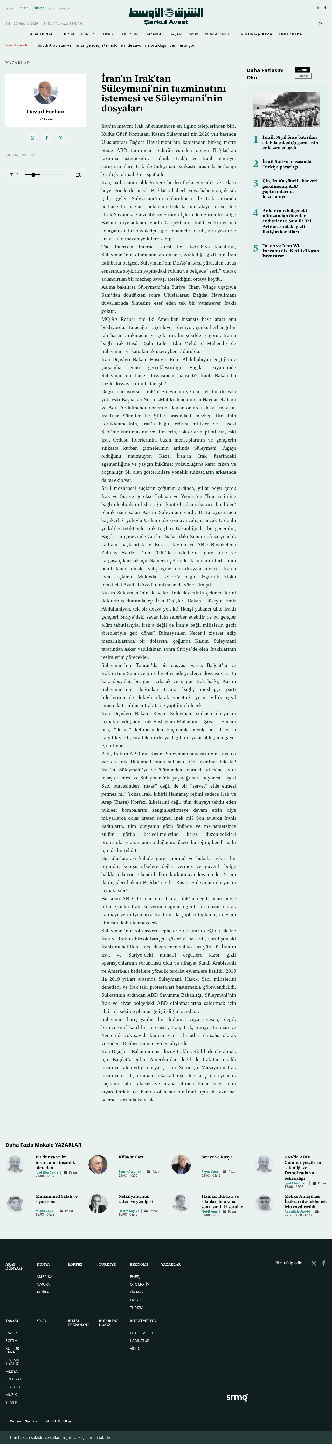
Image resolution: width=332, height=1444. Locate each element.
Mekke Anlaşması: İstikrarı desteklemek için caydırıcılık (306, 1201)
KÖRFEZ (87, 33)
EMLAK (136, 1299)
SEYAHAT (12, 1386)
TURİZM (136, 1307)
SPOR (193, 33)
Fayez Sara (210, 1171)
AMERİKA (44, 1276)
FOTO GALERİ (141, 1332)
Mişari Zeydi (45, 1211)
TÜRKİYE (108, 33)
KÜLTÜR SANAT (12, 1350)
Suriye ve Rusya (217, 1157)
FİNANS (136, 1292)
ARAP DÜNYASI (43, 33)
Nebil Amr (209, 1211)
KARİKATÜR (139, 1340)
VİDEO (135, 1348)
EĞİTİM (11, 1340)
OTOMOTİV (139, 1284)
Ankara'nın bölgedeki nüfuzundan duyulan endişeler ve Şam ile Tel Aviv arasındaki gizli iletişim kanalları (287, 221)
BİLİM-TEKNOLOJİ (219, 33)
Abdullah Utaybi (297, 1211)
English (23, 8)
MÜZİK (11, 1394)
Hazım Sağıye (129, 1211)
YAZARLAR (155, 33)
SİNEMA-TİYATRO (12, 1361)
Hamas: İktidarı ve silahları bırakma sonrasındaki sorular (222, 1201)
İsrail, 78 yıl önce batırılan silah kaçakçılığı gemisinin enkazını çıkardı (290, 142)
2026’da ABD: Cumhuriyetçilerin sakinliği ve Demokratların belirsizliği (303, 1168)
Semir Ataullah (130, 1171)
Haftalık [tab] (303, 76)
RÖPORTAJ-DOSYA (256, 33)
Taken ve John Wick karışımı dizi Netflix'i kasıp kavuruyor (290, 251)
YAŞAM (176, 33)
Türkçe (39, 8)
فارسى (64, 8)
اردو (52, 8)
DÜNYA (68, 33)
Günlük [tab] (303, 70)
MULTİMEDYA (290, 33)
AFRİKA (43, 1292)
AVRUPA (43, 1284)
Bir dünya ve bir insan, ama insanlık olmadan (55, 1162)
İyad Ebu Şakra (47, 1172)
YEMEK (11, 1402)
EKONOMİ (131, 33)
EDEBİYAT (13, 1379)
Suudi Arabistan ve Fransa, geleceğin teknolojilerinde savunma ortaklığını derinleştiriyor (116, 45)
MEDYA (11, 1371)
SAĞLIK (11, 1332)
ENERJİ (135, 1276)
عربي (9, 8)
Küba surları (131, 1157)
